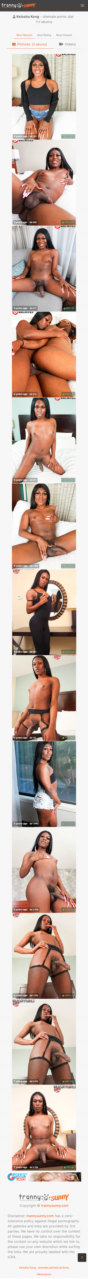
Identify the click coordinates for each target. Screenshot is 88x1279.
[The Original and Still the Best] (44, 1180)
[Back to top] (82, 1257)
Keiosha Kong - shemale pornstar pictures (44, 1267)
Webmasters (44, 1274)
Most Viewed (64, 35)
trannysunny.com (55, 1205)
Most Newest (24, 35)
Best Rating (44, 35)
